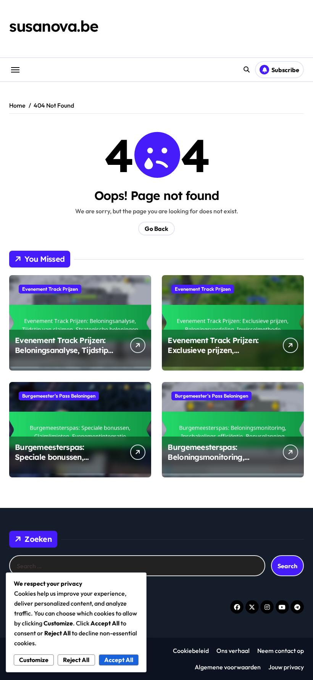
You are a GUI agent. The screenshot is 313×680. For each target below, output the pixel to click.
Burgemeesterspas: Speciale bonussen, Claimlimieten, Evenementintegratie (52, 462)
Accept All (118, 660)
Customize (33, 660)
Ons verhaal (233, 650)
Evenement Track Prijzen (50, 289)
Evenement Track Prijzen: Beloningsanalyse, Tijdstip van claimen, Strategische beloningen (61, 355)
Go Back (156, 228)
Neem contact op (280, 650)
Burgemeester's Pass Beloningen (58, 396)
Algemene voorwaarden (228, 667)
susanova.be (53, 25)
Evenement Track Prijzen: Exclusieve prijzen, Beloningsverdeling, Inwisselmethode (213, 355)
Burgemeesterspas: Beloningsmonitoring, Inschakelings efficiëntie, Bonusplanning (212, 462)
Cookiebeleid (191, 650)
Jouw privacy (286, 667)
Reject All (76, 660)
